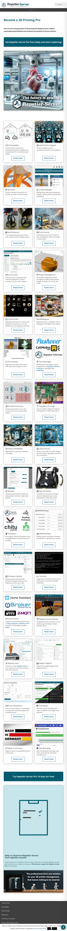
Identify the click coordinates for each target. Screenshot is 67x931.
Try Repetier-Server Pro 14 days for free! (33, 776)
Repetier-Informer (53, 366)
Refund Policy (6, 911)
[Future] (33, 81)
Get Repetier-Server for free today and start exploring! (33, 42)
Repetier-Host (22, 666)
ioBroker (22, 623)
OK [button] (49, 928)
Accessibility (5, 907)
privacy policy (41, 928)
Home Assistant (12, 623)
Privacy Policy (6, 903)
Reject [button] (54, 928)
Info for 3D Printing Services (10, 922)
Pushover (40, 368)
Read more (18, 158)
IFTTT (27, 623)
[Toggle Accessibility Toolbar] (63, 927)
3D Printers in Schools (8, 919)
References (5, 915)
